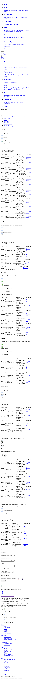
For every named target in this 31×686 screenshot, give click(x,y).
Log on (4, 54)
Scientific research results (10, 639)
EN (3, 53)
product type (15, 24)
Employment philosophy (9, 37)
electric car (6, 125)
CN (2, 53)
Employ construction (20, 37)
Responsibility (7, 46)
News (2, 647)
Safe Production (20, 44)
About (2, 625)
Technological (4, 635)
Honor (19, 10)
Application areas (8, 24)
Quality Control (7, 633)
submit (2, 580)
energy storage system (9, 126)
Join (2, 658)
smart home (23, 116)
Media (27, 30)
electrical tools (7, 118)
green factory (13, 44)
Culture (15, 10)
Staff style (15, 30)
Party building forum (16, 31)
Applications (7, 116)
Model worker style (8, 30)
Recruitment (6, 39)
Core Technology (15, 17)
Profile (5, 10)
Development (10, 10)
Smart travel (6, 121)
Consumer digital (8, 124)
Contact (2, 672)
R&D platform (7, 17)
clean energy (7, 44)
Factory (23, 10)
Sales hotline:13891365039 (7, 596)
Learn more (28, 157)
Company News (22, 30)
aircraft (5, 120)
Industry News (7, 31)
